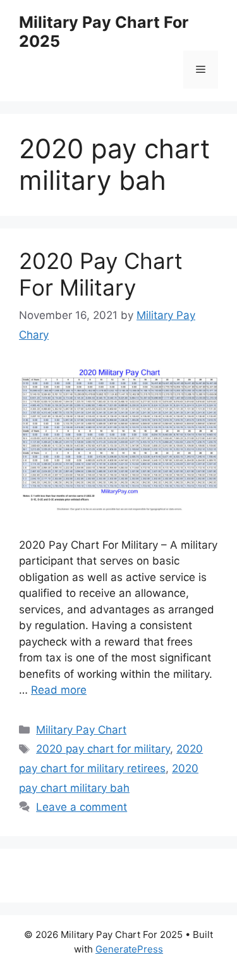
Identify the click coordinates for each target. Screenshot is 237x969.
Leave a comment (81, 807)
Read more (59, 690)
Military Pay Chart (81, 729)
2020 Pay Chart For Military (101, 274)
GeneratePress (129, 949)
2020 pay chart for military (103, 748)
